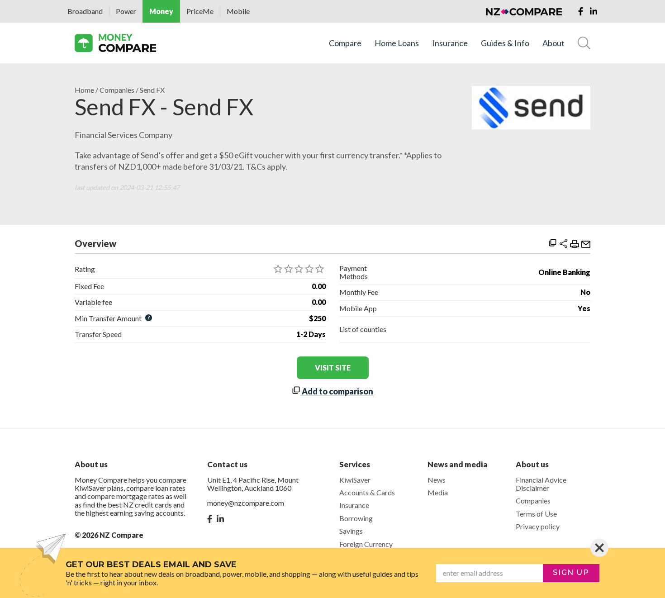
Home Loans (397, 43)
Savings (351, 531)
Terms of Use (536, 513)
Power (126, 11)
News (437, 479)
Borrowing (356, 518)
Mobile (238, 11)
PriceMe (200, 11)
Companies (117, 90)
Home (84, 90)
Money (161, 11)
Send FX (152, 90)
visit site (333, 367)
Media (438, 492)
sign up (571, 572)
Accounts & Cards (367, 492)
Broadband (85, 11)
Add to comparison (336, 391)
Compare (345, 43)
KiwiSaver (354, 479)
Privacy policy (538, 526)
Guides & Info (505, 43)
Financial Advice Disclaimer (541, 483)
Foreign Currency (366, 544)
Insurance (450, 43)
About (553, 43)
